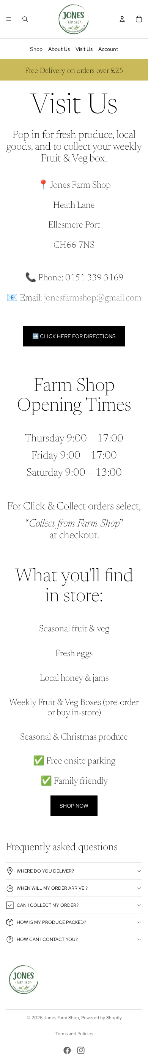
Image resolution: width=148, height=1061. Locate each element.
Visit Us (84, 49)
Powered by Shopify (101, 1018)
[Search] (25, 19)
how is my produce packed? (51, 922)
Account (108, 49)
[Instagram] (80, 1050)
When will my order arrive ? (52, 888)
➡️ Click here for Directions (74, 336)
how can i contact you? (47, 939)
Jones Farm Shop (61, 1018)
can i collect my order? (48, 905)
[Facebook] (67, 1050)
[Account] (122, 19)
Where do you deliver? (45, 871)
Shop (36, 49)
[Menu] (8, 19)
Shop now (74, 805)
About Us (59, 49)
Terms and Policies (74, 1034)
